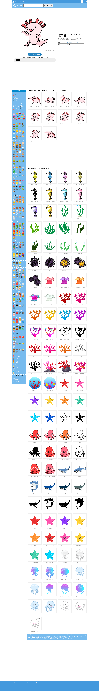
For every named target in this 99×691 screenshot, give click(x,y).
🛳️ (17, 249)
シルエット (15, 379)
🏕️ (20, 301)
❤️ (17, 284)
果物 (16, 221)
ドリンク (15, 214)
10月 (19, 106)
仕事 (19, 261)
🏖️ (23, 136)
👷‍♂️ (20, 263)
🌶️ (23, 228)
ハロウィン (15, 347)
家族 (13, 252)
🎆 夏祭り (15, 365)
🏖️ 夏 (14, 95)
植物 (16, 112)
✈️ (23, 247)
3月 (16, 104)
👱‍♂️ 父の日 (15, 362)
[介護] (19, 289)
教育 (13, 268)
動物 (13, 140)
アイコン (14, 317)
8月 (21, 105)
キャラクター (15, 324)
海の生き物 (23, 8)
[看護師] (14, 289)
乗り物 (14, 240)
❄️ (20, 133)
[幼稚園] (24, 277)
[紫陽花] (17, 116)
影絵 (22, 140)
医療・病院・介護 (16, 280)
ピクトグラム (16, 381)
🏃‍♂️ (20, 275)
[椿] (19, 119)
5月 (21, 104)
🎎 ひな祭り (16, 358)
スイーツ (15, 206)
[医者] (23, 287)
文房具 (17, 268)
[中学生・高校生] (22, 277)
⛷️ (14, 301)
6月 (16, 105)
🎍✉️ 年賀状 (16, 373)
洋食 (17, 195)
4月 (18, 104)
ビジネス (14, 261)
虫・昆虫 (15, 184)
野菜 (13, 221)
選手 (19, 292)
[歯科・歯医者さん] (16, 289)
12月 (16, 108)
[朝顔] (19, 116)
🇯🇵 (20, 322)
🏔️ (20, 136)
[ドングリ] (22, 124)
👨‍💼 (14, 263)
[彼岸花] (14, 121)
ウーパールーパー (29, 8)
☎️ (17, 312)
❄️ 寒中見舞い (16, 370)
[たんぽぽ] (22, 116)
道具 (21, 310)
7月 (18, 105)
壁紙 (14, 378)
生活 (17, 252)
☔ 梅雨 (15, 100)
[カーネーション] (14, 119)
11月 (22, 106)
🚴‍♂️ (23, 244)
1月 (19, 108)
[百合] (21, 119)
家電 (13, 310)
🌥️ (14, 133)
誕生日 (14, 335)
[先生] (17, 277)
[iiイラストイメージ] (18, 2)
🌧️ (17, 133)
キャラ (16, 140)
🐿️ (17, 154)
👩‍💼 (17, 263)
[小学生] (19, 277)
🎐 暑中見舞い (16, 371)
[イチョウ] (17, 124)
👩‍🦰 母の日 (15, 361)
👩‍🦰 (23, 254)
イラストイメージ (15, 8)
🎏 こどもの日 (16, 359)
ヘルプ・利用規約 (27, 682)
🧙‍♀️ (23, 349)
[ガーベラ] (24, 119)
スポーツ (14, 292)
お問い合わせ (38, 682)
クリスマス (15, 341)
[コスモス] (24, 116)
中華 (20, 195)
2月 (22, 108)
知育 (22, 268)
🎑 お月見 (15, 367)
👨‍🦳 (17, 256)
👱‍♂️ (14, 256)
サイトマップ (17, 682)
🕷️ (17, 352)
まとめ (85, 1)
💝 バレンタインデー (18, 356)
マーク (19, 317)
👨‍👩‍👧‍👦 (14, 258)
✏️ (23, 270)
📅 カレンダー (16, 109)
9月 (16, 106)
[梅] (16, 119)
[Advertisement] (71, 21)
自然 (19, 112)
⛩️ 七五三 (15, 368)
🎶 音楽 (14, 303)
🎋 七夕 (15, 97)
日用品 (17, 310)
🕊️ (23, 167)
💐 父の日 (15, 98)
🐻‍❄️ (23, 147)
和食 (14, 195)
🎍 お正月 (15, 353)
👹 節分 (15, 355)
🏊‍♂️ (23, 298)
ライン (16, 376)
